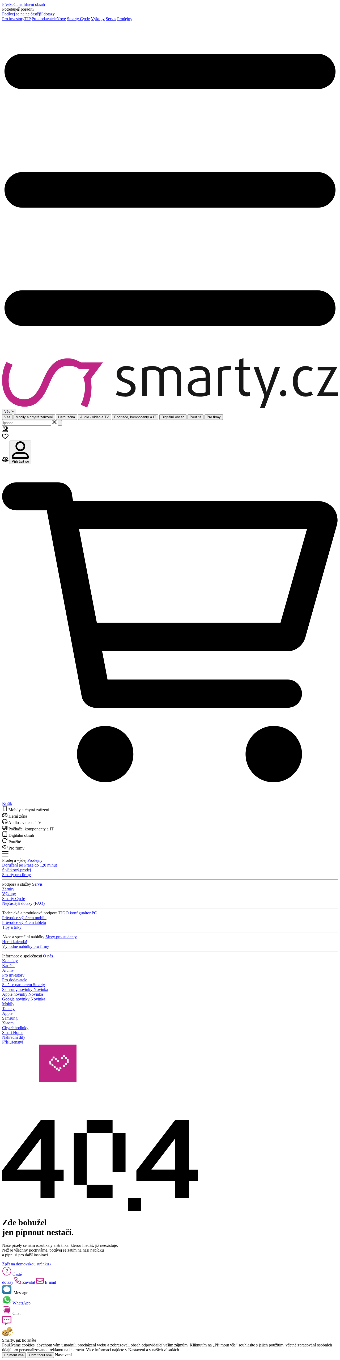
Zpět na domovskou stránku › (26, 1264)
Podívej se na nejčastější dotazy (28, 14)
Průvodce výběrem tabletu (24, 922)
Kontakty (10, 960)
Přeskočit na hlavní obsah (23, 4)
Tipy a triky (12, 927)
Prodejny (124, 18)
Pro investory (16, 18)
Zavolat (28, 1282)
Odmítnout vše (40, 1355)
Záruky (8, 889)
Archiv (8, 970)
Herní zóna (66, 417)
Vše (7, 417)
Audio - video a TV (94, 417)
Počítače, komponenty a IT (135, 417)
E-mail (50, 1282)
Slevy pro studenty (61, 937)
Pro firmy (214, 417)
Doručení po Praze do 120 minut (29, 865)
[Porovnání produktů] (6, 461)
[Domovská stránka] (170, 383)
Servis (111, 18)
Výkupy (98, 18)
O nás (48, 956)
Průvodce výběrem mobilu (24, 917)
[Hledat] (60, 423)
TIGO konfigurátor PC (77, 913)
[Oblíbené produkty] (5, 438)
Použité (195, 417)
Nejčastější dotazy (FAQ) (23, 903)
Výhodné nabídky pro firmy (25, 946)
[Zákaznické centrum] (5, 430)
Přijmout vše (14, 1355)
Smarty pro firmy (16, 874)
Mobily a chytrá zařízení (34, 417)
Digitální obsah (173, 417)
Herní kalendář (14, 941)
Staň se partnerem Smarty (23, 984)
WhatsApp (21, 1303)
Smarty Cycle (78, 18)
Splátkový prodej (16, 870)
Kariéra (8, 965)
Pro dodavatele (49, 18)
